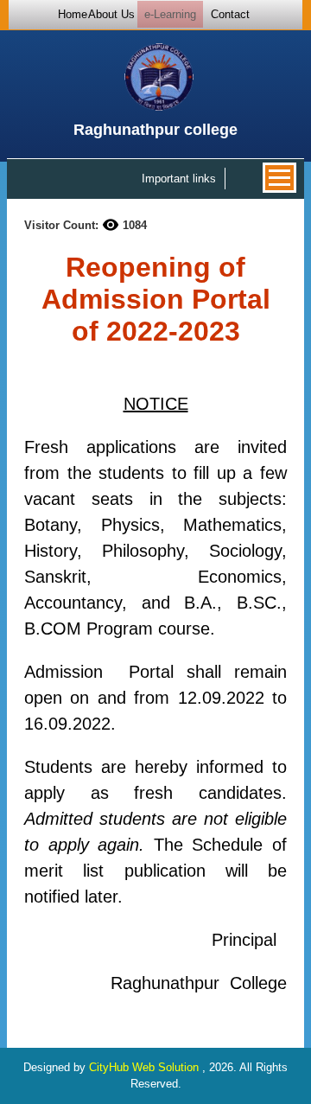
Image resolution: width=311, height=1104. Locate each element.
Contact (230, 14)
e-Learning (170, 14)
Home (72, 14)
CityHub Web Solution (145, 1067)
